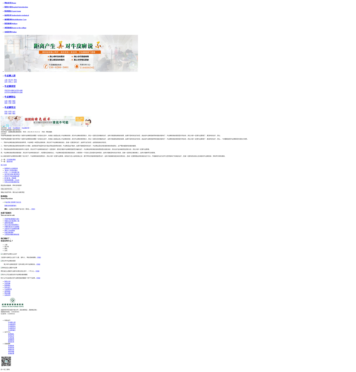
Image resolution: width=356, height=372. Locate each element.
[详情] (33, 209)
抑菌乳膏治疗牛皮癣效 (11, 226)
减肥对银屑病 (8, 223)
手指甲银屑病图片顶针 (11, 219)
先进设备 (7, 283)
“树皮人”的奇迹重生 (11, 170)
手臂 (9, 103)
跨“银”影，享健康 (10, 178)
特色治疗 (7, 287)
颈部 (9, 101)
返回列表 (10, 161)
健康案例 (11, 340)
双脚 (13, 103)
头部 (5, 101)
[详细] (39, 257)
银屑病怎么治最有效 (11, 168)
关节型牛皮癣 (8, 92)
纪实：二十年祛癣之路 (11, 172)
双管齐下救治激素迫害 (11, 176)
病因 (9, 113)
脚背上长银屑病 (9, 230)
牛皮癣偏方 (12, 330)
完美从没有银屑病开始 (11, 182)
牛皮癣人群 (10, 75)
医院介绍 (7, 281)
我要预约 (13, 205)
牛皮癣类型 (10, 86)
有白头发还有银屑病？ (11, 224)
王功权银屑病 (11, 159)
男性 (15, 80)
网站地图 (7, 293)
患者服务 (11, 345)
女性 (5, 82)
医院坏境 (11, 342)
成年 (15, 82)
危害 (5, 113)
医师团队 (7, 285)
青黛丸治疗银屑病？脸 (11, 221)
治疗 (13, 111)
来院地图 (11, 351)
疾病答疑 (11, 347)
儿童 (5, 80)
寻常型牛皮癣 (8, 90)
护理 (10, 111)
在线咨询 (7, 295)
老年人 (10, 82)
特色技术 (11, 336)
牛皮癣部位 (10, 97)
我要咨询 (7, 205)
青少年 (10, 80)
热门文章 (4, 165)
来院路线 (7, 291)
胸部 (13, 101)
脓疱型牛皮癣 (18, 92)
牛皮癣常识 (10, 107)
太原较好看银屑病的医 (11, 234)
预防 (13, 113)
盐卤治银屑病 (8, 232)
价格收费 (11, 353)
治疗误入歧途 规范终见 (12, 174)
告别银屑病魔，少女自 (11, 180)
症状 (5, 111)
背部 (5, 103)
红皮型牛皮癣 (18, 90)
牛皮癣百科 (16, 128)
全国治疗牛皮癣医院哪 (11, 228)
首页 (9, 128)
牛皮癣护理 (25, 128)
